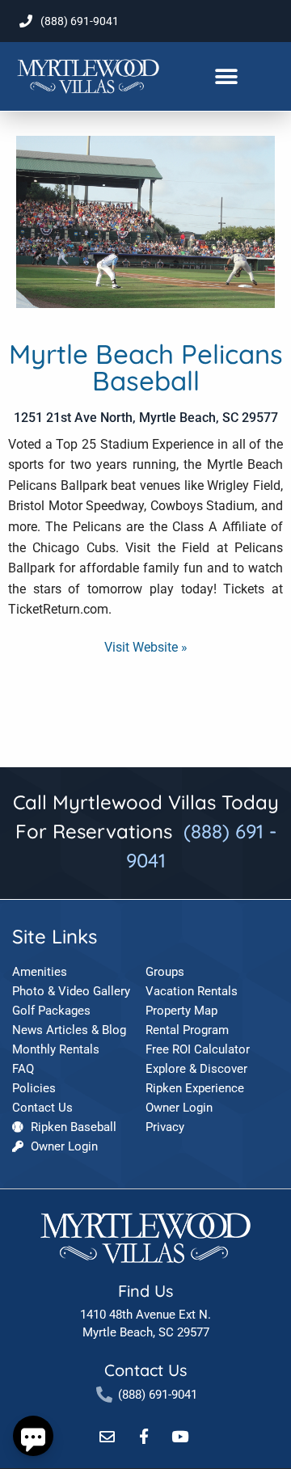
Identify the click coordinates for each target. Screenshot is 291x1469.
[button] (226, 76)
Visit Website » (146, 647)
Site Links (54, 936)
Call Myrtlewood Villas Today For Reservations (146, 831)
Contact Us (145, 1370)
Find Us (145, 1291)
